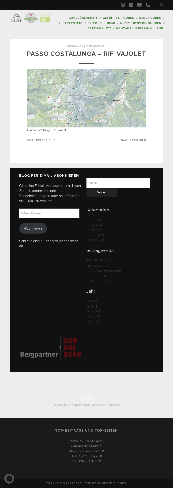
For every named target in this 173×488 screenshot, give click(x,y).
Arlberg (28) (97, 275)
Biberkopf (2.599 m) (86, 455)
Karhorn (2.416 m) (86, 461)
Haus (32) (93, 230)
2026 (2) (92, 301)
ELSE (86, 398)
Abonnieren (33, 228)
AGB (160, 28)
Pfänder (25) (96, 281)
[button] (9, 478)
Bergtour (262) (99, 260)
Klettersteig (70, 23)
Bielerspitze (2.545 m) (86, 450)
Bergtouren (150, 17)
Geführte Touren (118, 17)
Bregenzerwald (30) (103, 270)
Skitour (95, 23)
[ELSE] (32, 21)
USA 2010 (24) (97, 240)
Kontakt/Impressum (134, 28)
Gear (111, 23)
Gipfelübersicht (83, 17)
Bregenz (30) (97, 235)
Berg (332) (94, 220)
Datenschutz (99, 28)
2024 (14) (93, 311)
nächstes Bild (133, 140)
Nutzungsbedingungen (140, 23)
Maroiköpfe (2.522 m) (86, 440)
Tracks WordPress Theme (68, 483)
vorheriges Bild (41, 140)
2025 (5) (92, 306)
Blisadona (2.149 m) (86, 445)
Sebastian (98, 46)
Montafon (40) (98, 265)
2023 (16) (93, 316)
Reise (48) (94, 225)
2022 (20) (93, 321)
